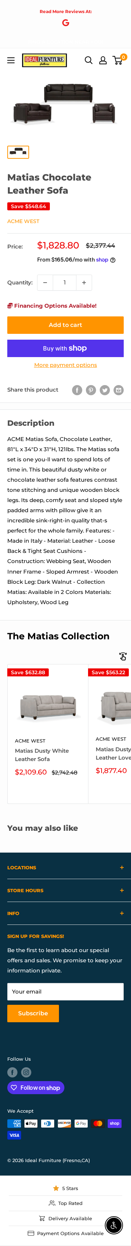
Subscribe (33, 1013)
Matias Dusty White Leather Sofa (42, 754)
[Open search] (89, 60)
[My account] (103, 60)
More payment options (65, 364)
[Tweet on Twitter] (105, 390)
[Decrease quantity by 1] (45, 282)
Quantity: (20, 282)
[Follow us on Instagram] (26, 1072)
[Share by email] (119, 390)
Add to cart (65, 324)
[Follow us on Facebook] (12, 1072)
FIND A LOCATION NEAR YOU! (65, 42)
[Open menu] (11, 60)
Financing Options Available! (54, 305)
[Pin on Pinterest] (91, 390)
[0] (117, 60)
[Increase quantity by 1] (84, 282)
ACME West (23, 221)
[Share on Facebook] (77, 390)
